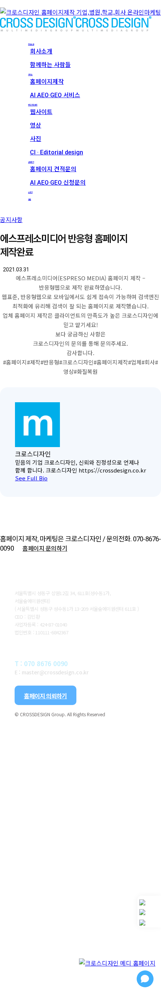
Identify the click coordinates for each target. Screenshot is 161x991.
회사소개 (36, 745)
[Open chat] (145, 978)
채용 (25, 974)
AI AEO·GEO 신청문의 (85, 944)
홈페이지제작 (61, 805)
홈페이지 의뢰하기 (45, 695)
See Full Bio (31, 478)
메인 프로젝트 (48, 835)
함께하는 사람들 (68, 775)
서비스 (30, 790)
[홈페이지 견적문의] (149, 923)
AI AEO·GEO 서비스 (80, 820)
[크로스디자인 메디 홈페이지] (117, 964)
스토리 (30, 959)
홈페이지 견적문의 (73, 929)
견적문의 (36, 914)
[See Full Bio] (52, 478)
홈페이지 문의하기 (44, 548)
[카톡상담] (149, 912)
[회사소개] (149, 902)
